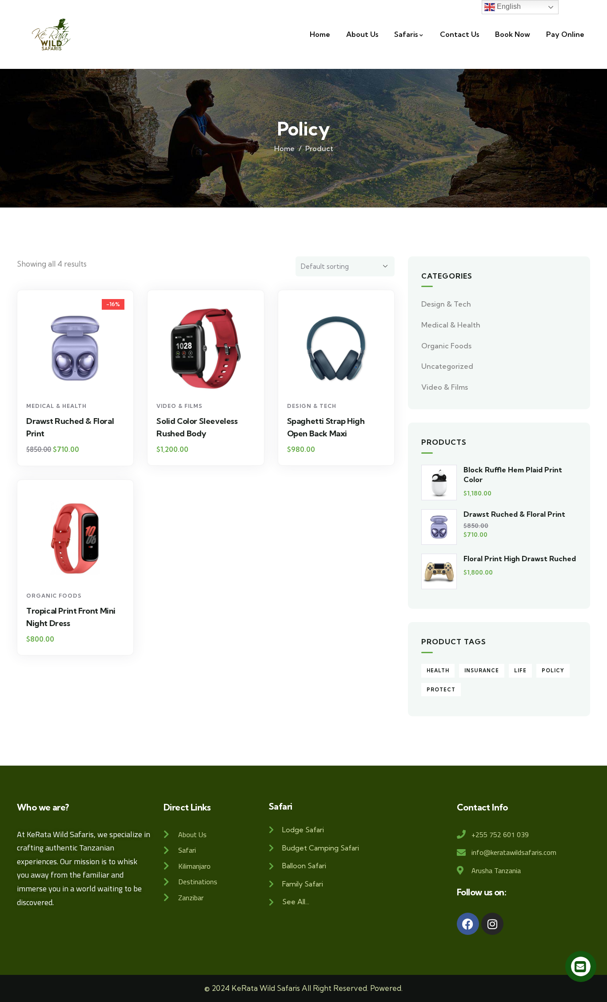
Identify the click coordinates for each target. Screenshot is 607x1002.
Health (438, 670)
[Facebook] (468, 924)
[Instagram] (492, 924)
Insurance (481, 670)
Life (520, 670)
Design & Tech (311, 406)
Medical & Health (56, 406)
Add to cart (79, 381)
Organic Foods (54, 595)
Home (284, 148)
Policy (553, 670)
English (508, 6)
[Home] (51, 34)
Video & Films (179, 406)
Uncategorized (447, 366)
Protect (441, 690)
